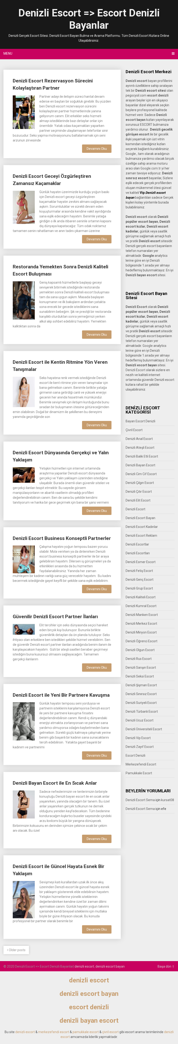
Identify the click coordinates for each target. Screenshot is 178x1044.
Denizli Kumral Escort (141, 606)
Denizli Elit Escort (138, 500)
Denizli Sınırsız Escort (141, 694)
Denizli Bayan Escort (140, 465)
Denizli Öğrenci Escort (141, 641)
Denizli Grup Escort (139, 588)
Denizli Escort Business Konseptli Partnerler (62, 538)
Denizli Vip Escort (138, 738)
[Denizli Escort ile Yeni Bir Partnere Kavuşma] (24, 720)
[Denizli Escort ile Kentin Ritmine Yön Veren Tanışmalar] (24, 391)
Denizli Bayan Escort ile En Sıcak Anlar (55, 783)
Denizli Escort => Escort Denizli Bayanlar (89, 19)
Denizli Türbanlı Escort (142, 711)
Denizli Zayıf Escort (140, 747)
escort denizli (157, 95)
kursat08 (167, 800)
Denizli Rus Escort (139, 659)
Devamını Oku (97, 148)
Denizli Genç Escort (139, 579)
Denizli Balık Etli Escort (142, 456)
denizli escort (84, 966)
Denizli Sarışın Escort (141, 667)
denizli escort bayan (110, 966)
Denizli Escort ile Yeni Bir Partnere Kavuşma (61, 695)
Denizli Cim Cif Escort (141, 474)
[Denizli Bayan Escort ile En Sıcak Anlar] (24, 803)
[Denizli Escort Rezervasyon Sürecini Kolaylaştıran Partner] (24, 111)
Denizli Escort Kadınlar (142, 527)
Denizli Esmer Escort (141, 562)
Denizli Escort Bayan (140, 518)
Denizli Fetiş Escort (139, 571)
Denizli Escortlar (137, 544)
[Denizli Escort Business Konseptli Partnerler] (24, 558)
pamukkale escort (86, 1032)
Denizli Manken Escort (142, 615)
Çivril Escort (134, 430)
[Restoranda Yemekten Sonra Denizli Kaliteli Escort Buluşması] (24, 300)
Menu (7, 53)
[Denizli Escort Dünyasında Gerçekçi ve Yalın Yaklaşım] (24, 474)
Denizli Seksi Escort (140, 676)
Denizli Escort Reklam (141, 535)
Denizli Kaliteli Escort (141, 597)
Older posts (16, 950)
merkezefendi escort (53, 1032)
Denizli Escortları (138, 553)
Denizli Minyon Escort (141, 632)
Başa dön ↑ (166, 966)
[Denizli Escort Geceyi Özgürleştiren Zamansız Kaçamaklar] (24, 207)
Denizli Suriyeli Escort (141, 703)
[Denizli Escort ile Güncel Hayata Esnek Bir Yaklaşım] (24, 899)
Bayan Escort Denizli (140, 421)
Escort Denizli (135, 755)
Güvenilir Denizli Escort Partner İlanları (55, 616)
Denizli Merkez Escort (141, 623)
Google (148, 346)
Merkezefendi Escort (141, 764)
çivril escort (110, 1032)
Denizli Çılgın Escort (140, 483)
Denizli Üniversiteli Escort (144, 729)
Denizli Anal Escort (139, 439)
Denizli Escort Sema (140, 800)
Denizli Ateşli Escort (140, 447)
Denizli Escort (135, 370)
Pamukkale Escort (139, 773)
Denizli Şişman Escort (141, 685)
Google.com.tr (150, 168)
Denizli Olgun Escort (140, 650)
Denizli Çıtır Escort (139, 491)
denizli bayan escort (89, 1020)
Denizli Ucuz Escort (139, 720)
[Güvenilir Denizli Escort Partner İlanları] (24, 629)
